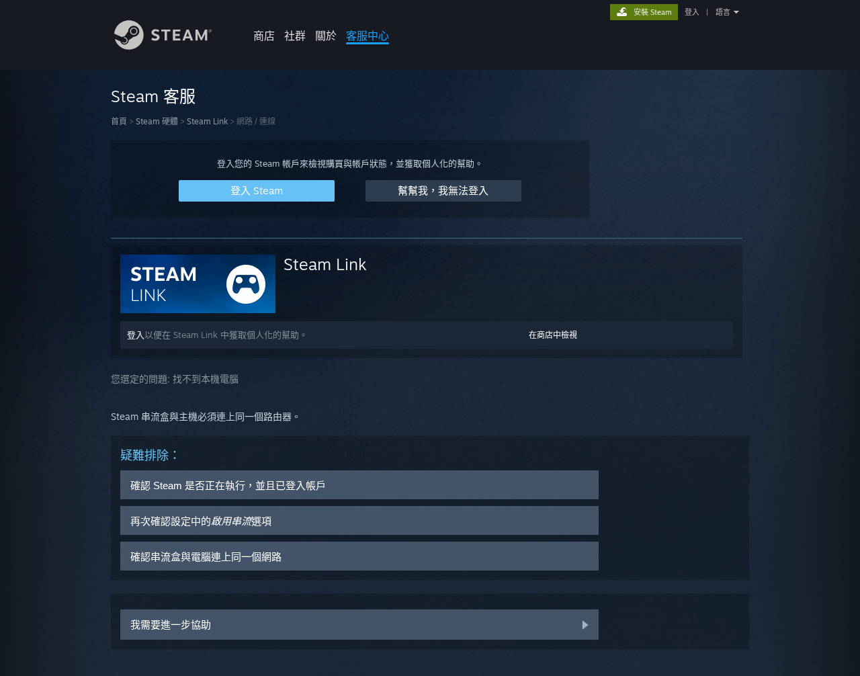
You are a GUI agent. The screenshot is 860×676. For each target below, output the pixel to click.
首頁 (119, 121)
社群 (295, 35)
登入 (692, 12)
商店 (264, 35)
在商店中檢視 (553, 335)
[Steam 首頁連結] (163, 46)
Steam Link (207, 121)
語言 (723, 12)
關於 (326, 35)
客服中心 (367, 35)
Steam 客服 (153, 96)
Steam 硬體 (157, 121)
